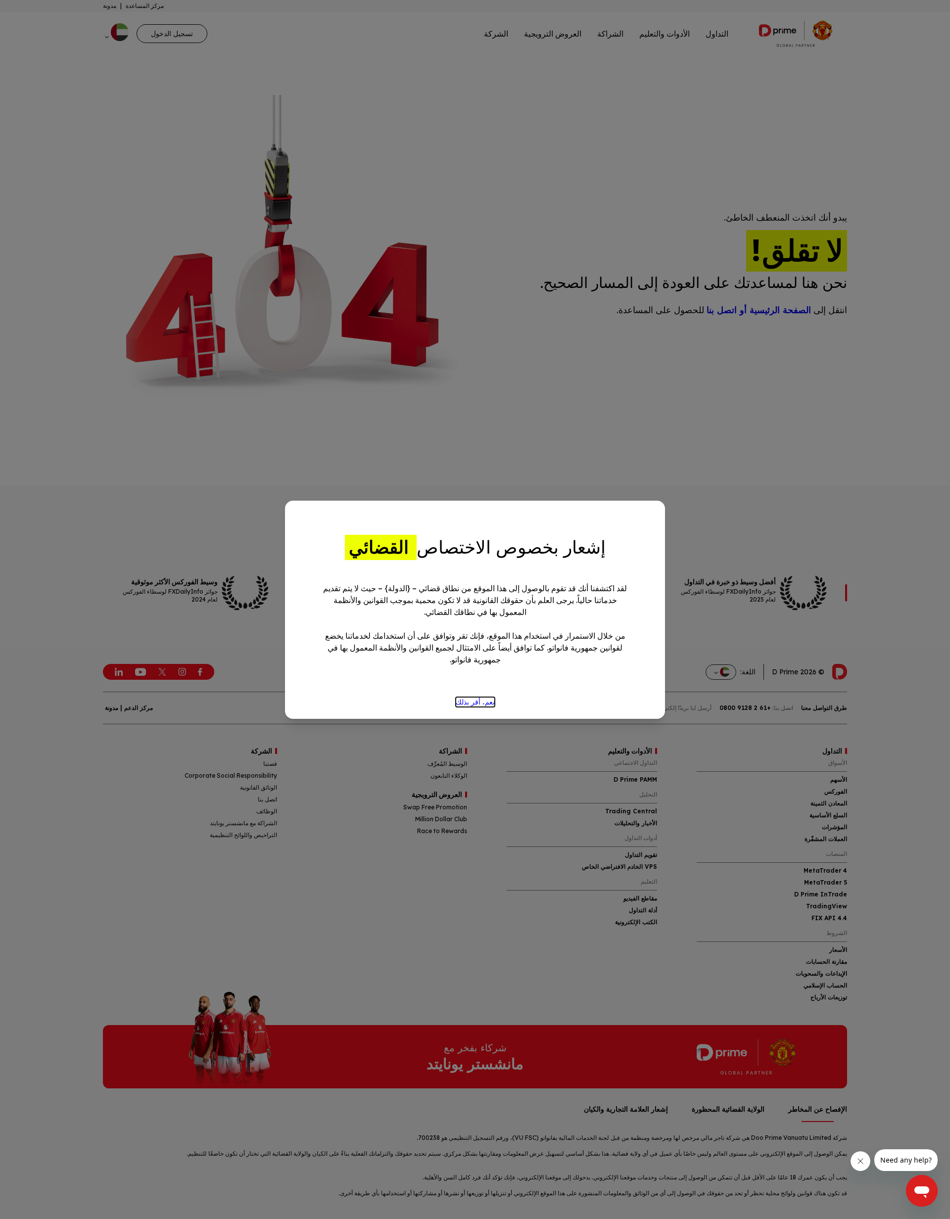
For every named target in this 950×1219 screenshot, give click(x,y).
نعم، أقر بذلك (475, 702)
